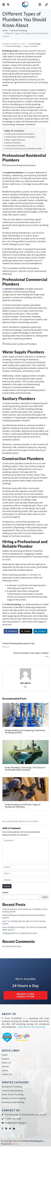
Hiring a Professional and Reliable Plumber (23, 148)
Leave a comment (30, 46)
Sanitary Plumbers (13, 143)
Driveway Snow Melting (13, 1102)
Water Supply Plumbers (15, 140)
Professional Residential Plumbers (20, 134)
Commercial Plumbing (12, 1090)
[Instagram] (2, 1128)
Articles (5, 1066)
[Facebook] (6, 1128)
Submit (7, 886)
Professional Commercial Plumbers (20, 137)
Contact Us (7, 1074)
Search (5, 892)
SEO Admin (25, 683)
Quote (5, 1070)
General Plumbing (13, 46)
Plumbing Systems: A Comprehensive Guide (19, 933)
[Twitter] (10, 1128)
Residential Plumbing (12, 1086)
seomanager (36, 44)
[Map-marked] (14, 1128)
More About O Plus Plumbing (31, 1027)
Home (4, 1055)
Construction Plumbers (15, 145)
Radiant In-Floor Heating (14, 1098)
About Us (6, 1062)
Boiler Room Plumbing (12, 1094)
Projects (6, 1059)
